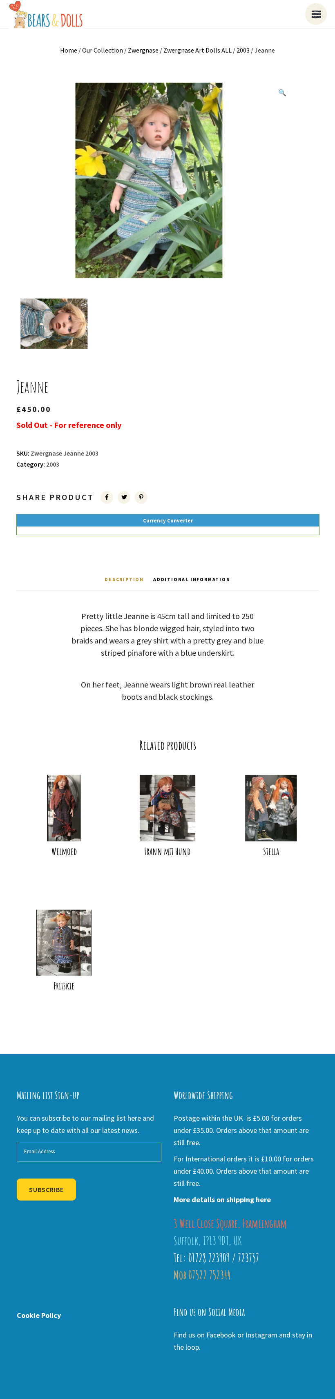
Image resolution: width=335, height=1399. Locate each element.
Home (68, 50)
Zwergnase (143, 50)
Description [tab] (124, 579)
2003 (243, 50)
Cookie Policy (39, 1315)
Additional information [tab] (191, 579)
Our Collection (102, 50)
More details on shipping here (222, 1199)
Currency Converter (168, 520)
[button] (282, 92)
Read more (66, 824)
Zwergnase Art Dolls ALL (197, 50)
